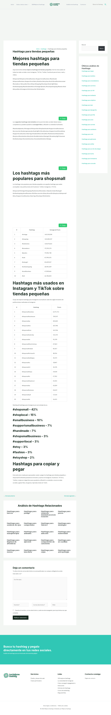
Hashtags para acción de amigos (91, 149)
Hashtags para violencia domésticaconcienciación (48, 514)
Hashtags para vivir (87, 134)
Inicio (12, 4)
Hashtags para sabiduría (89, 129)
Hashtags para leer (87, 105)
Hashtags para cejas (47, 551)
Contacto (83, 4)
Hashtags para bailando (89, 95)
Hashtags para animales (30, 532)
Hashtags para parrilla (88, 115)
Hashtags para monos (13, 551)
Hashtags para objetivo (89, 100)
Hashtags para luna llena (30, 551)
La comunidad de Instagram (65, 681)
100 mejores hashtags (64, 678)
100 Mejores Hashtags (38, 4)
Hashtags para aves (87, 119)
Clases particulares (36, 681)
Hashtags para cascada (88, 163)
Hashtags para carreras (89, 85)
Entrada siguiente (70, 496)
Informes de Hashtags (64, 688)
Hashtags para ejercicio (30, 541)
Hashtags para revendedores (90, 81)
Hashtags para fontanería (89, 158)
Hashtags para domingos (64, 524)
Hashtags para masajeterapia (13, 532)
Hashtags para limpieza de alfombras (13, 542)
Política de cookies (63, 705)
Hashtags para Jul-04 (88, 90)
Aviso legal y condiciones (50, 705)
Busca (101, 48)
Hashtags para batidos (88, 76)
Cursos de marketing (63, 690)
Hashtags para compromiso (30, 524)
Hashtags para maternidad (64, 532)
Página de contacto (90, 678)
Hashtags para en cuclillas (64, 541)
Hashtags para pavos (64, 512)
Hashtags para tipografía (89, 110)
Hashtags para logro (88, 71)
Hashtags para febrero (47, 524)
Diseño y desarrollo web (38, 678)
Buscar (84, 44)
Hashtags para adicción (47, 532)
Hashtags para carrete (88, 124)
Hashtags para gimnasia (89, 139)
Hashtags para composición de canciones (48, 542)
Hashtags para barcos (13, 512)
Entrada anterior (9, 496)
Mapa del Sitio (62, 693)
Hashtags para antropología (64, 551)
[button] (105, 4)
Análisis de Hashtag (72, 4)
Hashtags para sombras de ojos (14, 524)
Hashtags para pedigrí (30, 512)
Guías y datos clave (21, 4)
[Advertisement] (55, 22)
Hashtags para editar (88, 144)
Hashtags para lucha (88, 153)
